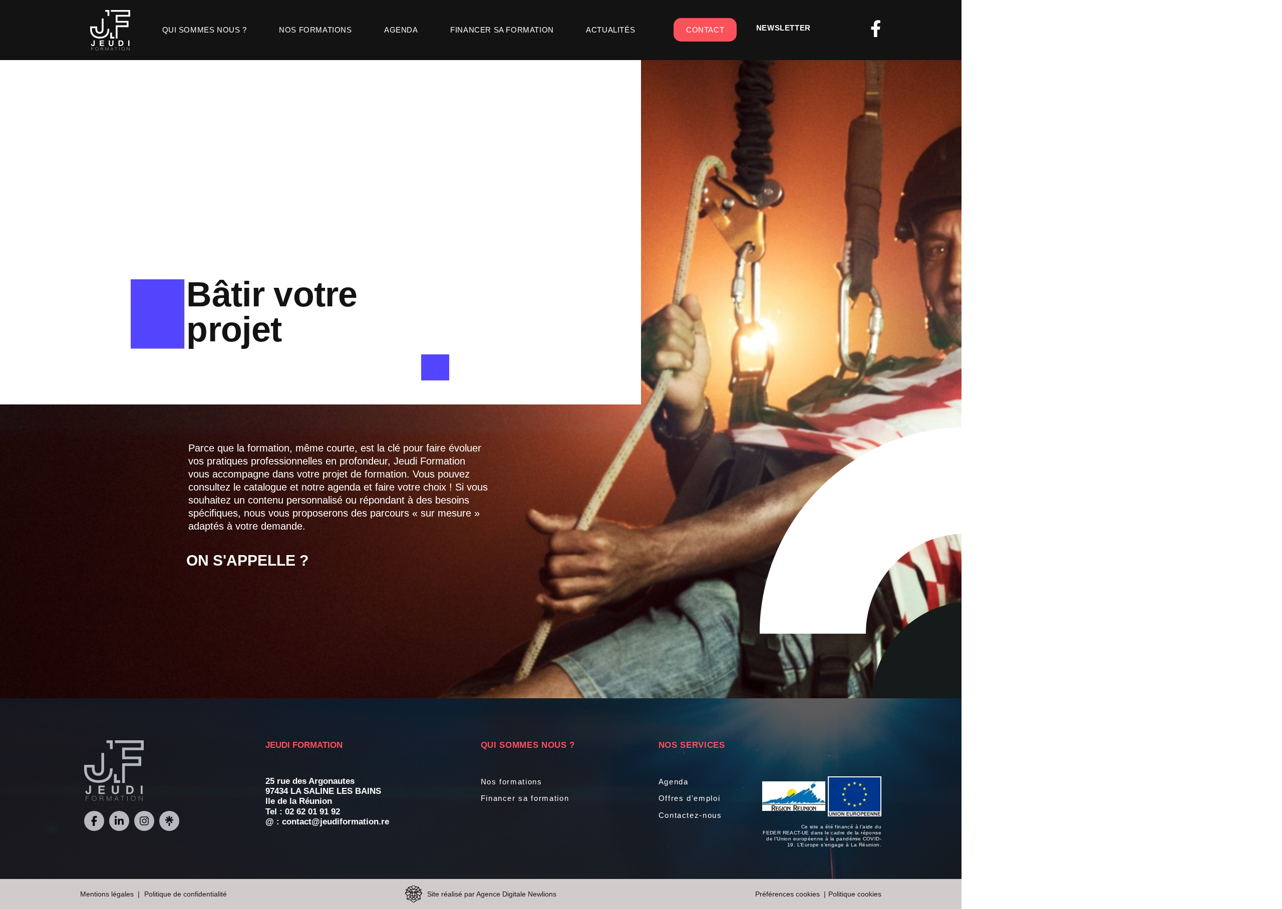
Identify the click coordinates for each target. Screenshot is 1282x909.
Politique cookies (854, 894)
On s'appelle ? (247, 560)
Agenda (401, 30)
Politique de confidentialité (185, 894)
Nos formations (511, 781)
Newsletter (783, 28)
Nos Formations (315, 30)
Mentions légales (107, 894)
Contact (705, 30)
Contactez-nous (690, 815)
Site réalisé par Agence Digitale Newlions (491, 894)
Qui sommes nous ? (204, 30)
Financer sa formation (502, 30)
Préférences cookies (787, 894)
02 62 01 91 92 (312, 811)
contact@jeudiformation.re (335, 821)
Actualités (610, 30)
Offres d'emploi (690, 798)
